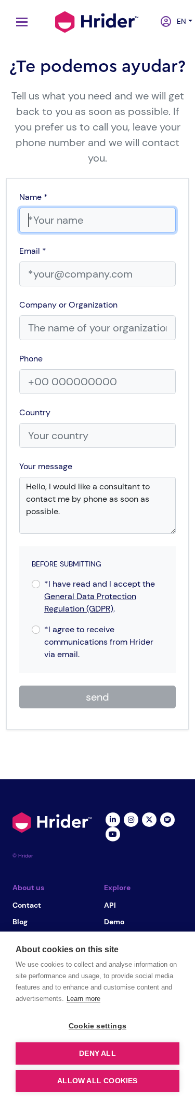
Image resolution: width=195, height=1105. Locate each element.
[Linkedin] (113, 818)
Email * (32, 250)
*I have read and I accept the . (99, 596)
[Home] (96, 20)
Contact (26, 905)
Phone (31, 358)
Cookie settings (97, 1026)
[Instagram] (131, 818)
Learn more (83, 998)
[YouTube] (113, 833)
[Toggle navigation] (19, 22)
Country (34, 412)
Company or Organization (68, 304)
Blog (20, 921)
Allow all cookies (97, 1081)
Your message (45, 466)
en (178, 21)
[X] (149, 818)
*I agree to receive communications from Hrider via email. (98, 642)
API (110, 905)
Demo (114, 921)
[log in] (162, 22)
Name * (33, 197)
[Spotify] (168, 818)
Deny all (97, 1053)
